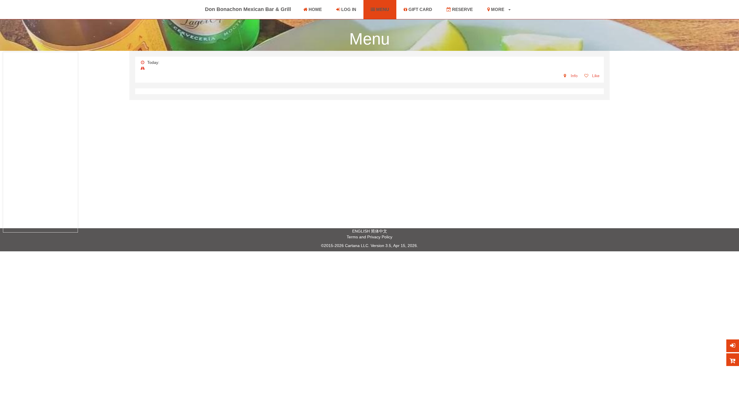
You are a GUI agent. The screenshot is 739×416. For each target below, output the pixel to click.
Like (595, 75)
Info (574, 75)
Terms (352, 237)
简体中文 (379, 231)
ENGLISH (361, 231)
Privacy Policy (379, 237)
